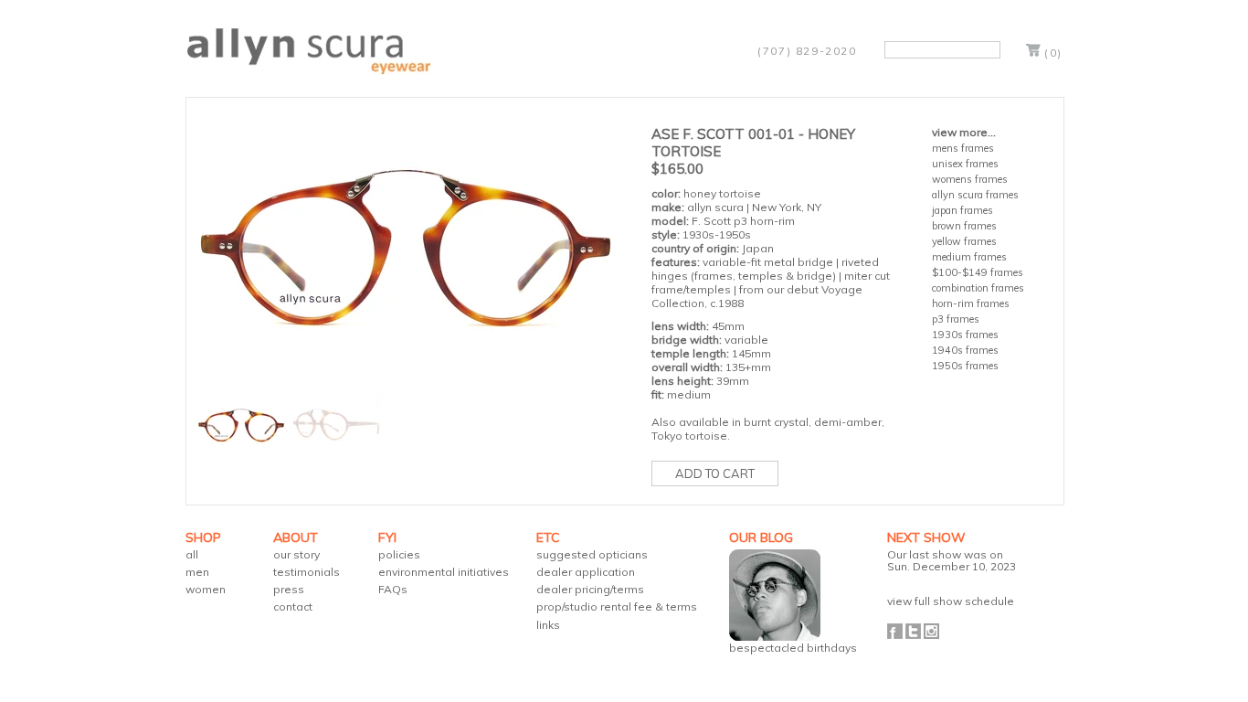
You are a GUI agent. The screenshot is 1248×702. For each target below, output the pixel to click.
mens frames (963, 148)
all (191, 554)
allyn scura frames (975, 194)
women (205, 589)
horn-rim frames (971, 303)
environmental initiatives (443, 572)
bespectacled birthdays (793, 647)
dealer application (585, 572)
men (197, 572)
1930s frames (965, 334)
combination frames (978, 288)
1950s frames (965, 365)
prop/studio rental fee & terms (616, 606)
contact (292, 606)
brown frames (964, 225)
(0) (1053, 52)
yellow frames (964, 241)
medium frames (969, 256)
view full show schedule (950, 601)
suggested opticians (592, 554)
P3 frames (955, 319)
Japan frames (962, 210)
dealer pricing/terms (590, 589)
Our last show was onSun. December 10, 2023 (951, 560)
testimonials (306, 572)
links (548, 625)
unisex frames (965, 163)
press (288, 589)
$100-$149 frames (977, 272)
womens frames (970, 179)
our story (296, 554)
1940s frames (965, 350)
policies (399, 554)
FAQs (392, 589)
